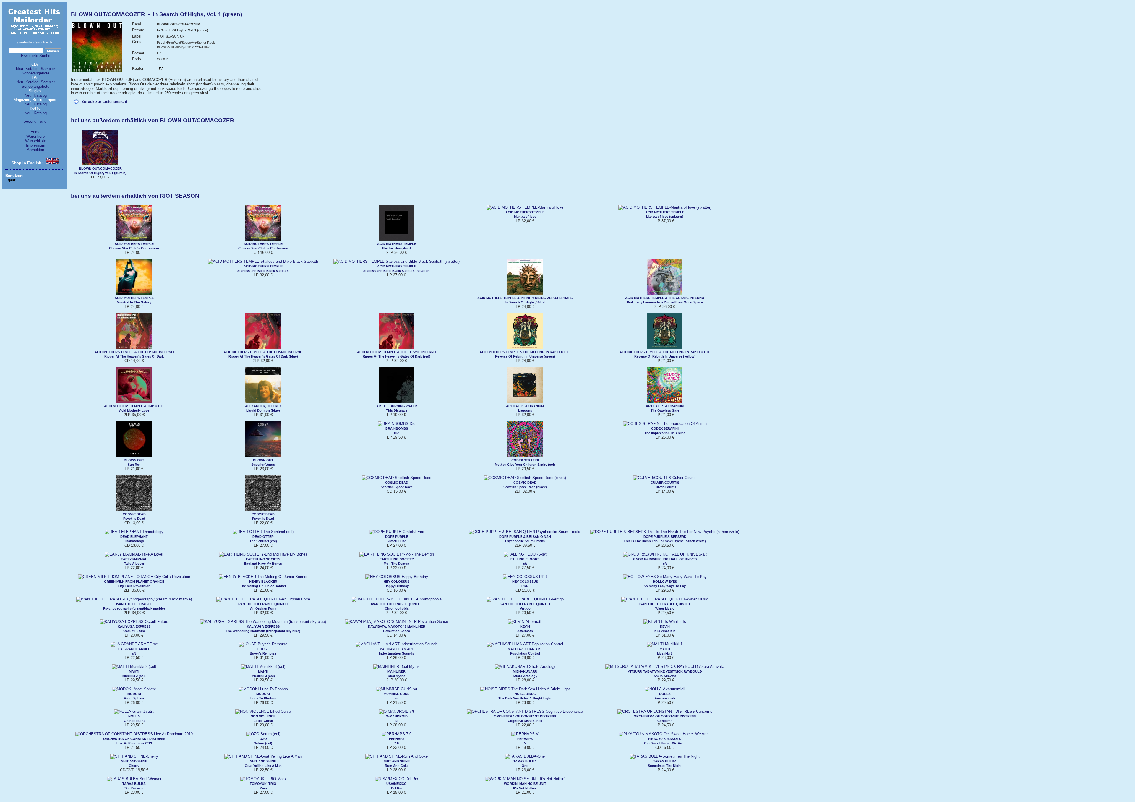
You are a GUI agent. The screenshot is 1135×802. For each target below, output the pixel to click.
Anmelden (35, 149)
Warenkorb (35, 136)
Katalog (31, 68)
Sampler (48, 68)
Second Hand (34, 121)
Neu (19, 68)
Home (35, 132)
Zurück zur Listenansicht (104, 101)
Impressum (35, 145)
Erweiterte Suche (35, 55)
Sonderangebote (35, 73)
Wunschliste (35, 141)
